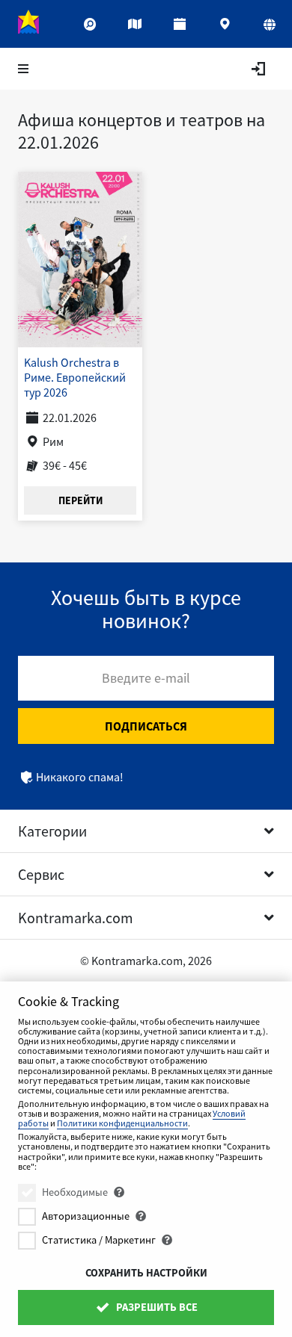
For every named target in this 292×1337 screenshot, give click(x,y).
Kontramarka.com (75, 917)
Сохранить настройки (146, 1272)
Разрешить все (156, 1307)
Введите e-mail (146, 677)
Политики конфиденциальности (122, 1123)
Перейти (80, 500)
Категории (52, 831)
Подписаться (146, 726)
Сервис (41, 874)
